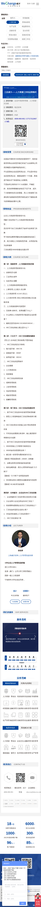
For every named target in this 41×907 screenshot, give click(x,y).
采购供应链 (26, 35)
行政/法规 (10, 56)
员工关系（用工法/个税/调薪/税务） (19, 50)
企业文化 (10, 47)
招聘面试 (10, 59)
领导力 (12, 18)
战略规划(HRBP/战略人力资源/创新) (27, 56)
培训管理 (33, 59)
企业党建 (25, 47)
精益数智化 (26, 26)
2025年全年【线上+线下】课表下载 (27, 75)
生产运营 (12, 26)
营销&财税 (26, 22)
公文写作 (18, 47)
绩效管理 (25, 59)
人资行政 (12, 22)
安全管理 (26, 31)
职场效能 (26, 18)
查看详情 (26, 601)
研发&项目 (13, 35)
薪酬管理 (18, 59)
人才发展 (18, 62)
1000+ (26, 591)
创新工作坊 (26, 39)
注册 (33, 3)
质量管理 (12, 31)
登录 (28, 3)
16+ (15, 591)
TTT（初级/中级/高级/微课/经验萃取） (19, 53)
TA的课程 (15, 601)
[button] (6, 636)
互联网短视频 (13, 39)
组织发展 (10, 62)
